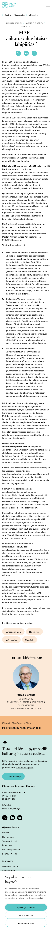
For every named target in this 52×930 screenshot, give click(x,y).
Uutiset (5, 832)
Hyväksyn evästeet (26, 907)
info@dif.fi (6, 805)
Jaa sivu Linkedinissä (26, 53)
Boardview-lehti (9, 853)
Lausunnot (7, 845)
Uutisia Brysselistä (11, 849)
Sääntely (29, 639)
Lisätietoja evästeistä (34, 898)
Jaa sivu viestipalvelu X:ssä (18, 53)
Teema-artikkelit (10, 841)
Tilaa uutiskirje (14, 776)
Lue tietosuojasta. (24, 767)
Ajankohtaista (19, 15)
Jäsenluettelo (8, 870)
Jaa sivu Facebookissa (34, 53)
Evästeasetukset (26, 923)
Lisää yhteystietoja (11, 808)
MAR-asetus (11, 639)
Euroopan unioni (13, 631)
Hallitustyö (34, 631)
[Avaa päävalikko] (48, 5)
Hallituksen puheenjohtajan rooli (21, 728)
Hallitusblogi (33, 15)
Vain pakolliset (26, 915)
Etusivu (8, 15)
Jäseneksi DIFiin (10, 866)
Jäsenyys (7, 861)
